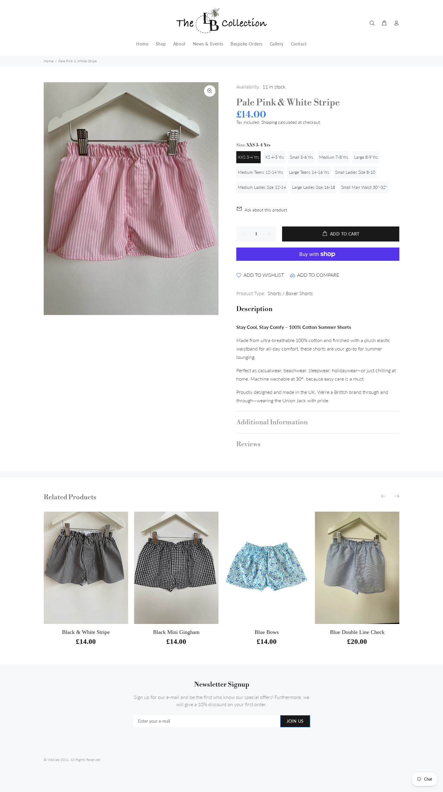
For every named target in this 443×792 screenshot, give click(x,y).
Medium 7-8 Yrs (333, 157)
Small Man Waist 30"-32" (364, 187)
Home (48, 61)
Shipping (269, 122)
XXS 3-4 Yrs (248, 157)
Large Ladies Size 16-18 (313, 187)
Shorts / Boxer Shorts (290, 293)
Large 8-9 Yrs (366, 157)
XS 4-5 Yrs (274, 157)
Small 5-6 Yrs (301, 157)
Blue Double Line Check (357, 632)
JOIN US (295, 721)
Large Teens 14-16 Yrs (309, 172)
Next (396, 496)
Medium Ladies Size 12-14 (262, 187)
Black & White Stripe (86, 632)
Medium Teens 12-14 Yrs (260, 172)
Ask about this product (266, 209)
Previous (384, 496)
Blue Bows (267, 632)
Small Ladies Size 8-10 (355, 172)
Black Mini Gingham (176, 632)
